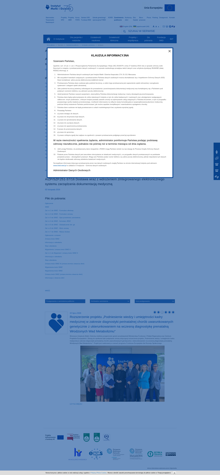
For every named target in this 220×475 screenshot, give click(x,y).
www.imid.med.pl (59, 165)
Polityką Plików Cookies (99, 473)
